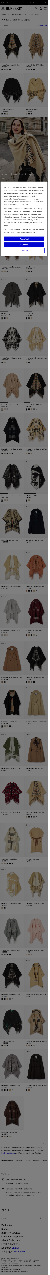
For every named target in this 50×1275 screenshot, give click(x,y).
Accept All (24, 238)
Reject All (24, 244)
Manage (24, 250)
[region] (24, 219)
